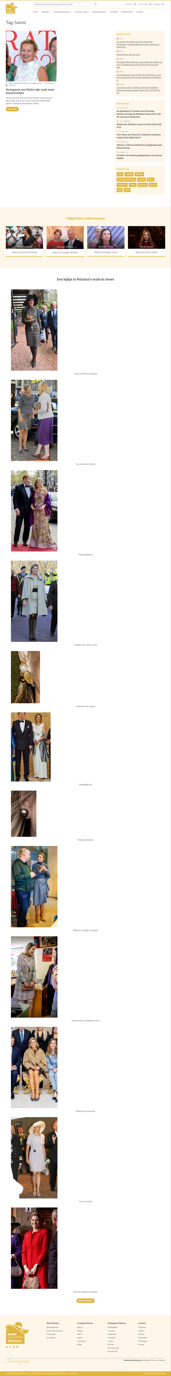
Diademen (142, 1327)
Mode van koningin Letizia (106, 252)
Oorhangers (142, 1341)
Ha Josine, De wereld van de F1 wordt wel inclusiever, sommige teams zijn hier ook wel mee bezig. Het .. (138, 44)
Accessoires (51, 1338)
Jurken (110, 1341)
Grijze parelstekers (85, 840)
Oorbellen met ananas (85, 706)
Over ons (154, 1360)
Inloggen (157, 4)
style (127, 190)
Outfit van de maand (55, 1331)
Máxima (45, 12)
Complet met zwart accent (85, 645)
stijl (119, 190)
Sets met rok (112, 1351)
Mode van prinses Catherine (24, 252)
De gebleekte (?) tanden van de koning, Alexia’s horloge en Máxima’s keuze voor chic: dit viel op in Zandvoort (139, 114)
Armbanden (142, 1338)
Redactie (129, 4)
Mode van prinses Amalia (147, 252)
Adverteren (143, 4)
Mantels (111, 1344)
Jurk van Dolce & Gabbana (85, 374)
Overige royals (81, 12)
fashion (139, 174)
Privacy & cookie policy (69, 1374)
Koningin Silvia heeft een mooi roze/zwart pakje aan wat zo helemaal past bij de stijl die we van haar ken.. (139, 65)
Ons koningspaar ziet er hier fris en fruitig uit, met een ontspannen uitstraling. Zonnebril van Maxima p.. (139, 77)
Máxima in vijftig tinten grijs (85, 930)
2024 (120, 174)
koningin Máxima (126, 179)
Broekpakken (113, 1327)
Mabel (11, 83)
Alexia (79, 1334)
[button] (95, 4)
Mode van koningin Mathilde (65, 252)
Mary (150, 179)
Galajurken (112, 1334)
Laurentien (81, 1341)
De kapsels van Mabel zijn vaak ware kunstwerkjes (30, 91)
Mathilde (122, 184)
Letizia (141, 179)
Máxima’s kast (99, 12)
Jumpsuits (112, 1338)
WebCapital (160, 1374)
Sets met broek (113, 1348)
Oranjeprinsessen (61, 12)
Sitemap (56, 1374)
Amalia (129, 174)
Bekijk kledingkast (85, 1301)
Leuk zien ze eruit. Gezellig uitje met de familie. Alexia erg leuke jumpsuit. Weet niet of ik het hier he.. (138, 90)
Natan (153, 184)
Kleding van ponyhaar (85, 1111)
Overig (139, 12)
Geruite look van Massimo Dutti (85, 1020)
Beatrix (80, 1327)
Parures (141, 1344)
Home (35, 12)
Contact (162, 1360)
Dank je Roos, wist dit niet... (129, 54)
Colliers (141, 1331)
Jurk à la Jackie (85, 1201)
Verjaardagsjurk (86, 554)
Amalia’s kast (127, 12)
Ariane (79, 1338)
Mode (132, 184)
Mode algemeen (52, 1327)
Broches (141, 1334)
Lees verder (12, 109)
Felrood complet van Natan (85, 1292)
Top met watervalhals (85, 464)
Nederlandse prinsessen (21, 83)
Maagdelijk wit (85, 784)
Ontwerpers (51, 1334)
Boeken (147, 1360)
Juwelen (114, 12)
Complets (111, 1331)
